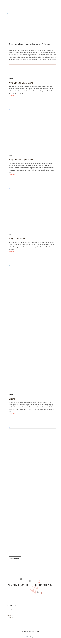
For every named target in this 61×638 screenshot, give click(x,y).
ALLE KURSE (14, 558)
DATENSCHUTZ (11, 605)
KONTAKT (10, 609)
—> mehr (12, 95)
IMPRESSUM (10, 603)
